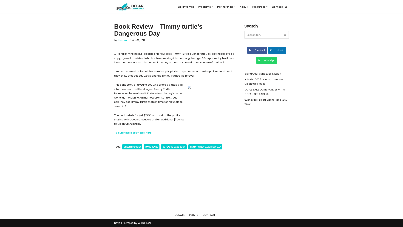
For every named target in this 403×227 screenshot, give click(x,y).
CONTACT (209, 215)
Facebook (260, 50)
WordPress (144, 223)
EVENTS (193, 215)
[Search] (286, 7)
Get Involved (186, 7)
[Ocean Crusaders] (130, 7)
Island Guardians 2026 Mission (262, 74)
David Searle (151, 147)
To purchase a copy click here (133, 133)
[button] (212, 6)
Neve (117, 223)
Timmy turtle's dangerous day (205, 147)
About (244, 7)
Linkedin (280, 50)
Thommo (123, 40)
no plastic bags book (174, 147)
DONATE (180, 215)
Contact (277, 7)
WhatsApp (269, 60)
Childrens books (132, 147)
